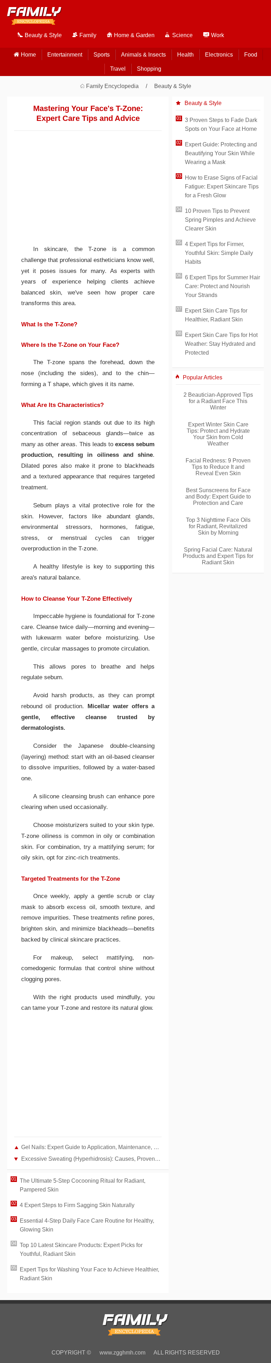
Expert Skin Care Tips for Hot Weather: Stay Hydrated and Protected (221, 344)
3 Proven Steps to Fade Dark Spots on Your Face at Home (221, 124)
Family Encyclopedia (112, 86)
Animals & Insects (143, 55)
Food (250, 55)
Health (185, 55)
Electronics (219, 55)
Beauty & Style (172, 86)
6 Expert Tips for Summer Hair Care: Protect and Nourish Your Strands (222, 286)
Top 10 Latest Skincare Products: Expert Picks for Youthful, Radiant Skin (81, 1249)
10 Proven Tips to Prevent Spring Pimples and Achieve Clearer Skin (220, 220)
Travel (118, 69)
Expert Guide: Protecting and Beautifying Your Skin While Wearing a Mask (221, 153)
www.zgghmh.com (122, 1353)
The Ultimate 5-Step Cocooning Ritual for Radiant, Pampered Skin (82, 1185)
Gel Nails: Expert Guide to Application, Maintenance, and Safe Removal (91, 1147)
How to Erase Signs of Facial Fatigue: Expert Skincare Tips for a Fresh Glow (222, 186)
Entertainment (64, 55)
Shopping (149, 69)
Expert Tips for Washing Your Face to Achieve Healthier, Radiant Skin (89, 1273)
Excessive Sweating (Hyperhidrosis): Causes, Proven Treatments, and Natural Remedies (91, 1159)
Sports (102, 55)
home (28, 55)
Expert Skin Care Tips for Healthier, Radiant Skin (216, 315)
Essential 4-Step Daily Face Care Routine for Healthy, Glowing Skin (87, 1225)
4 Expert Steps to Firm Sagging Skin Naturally (77, 1205)
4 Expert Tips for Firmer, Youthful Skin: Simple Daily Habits (219, 253)
